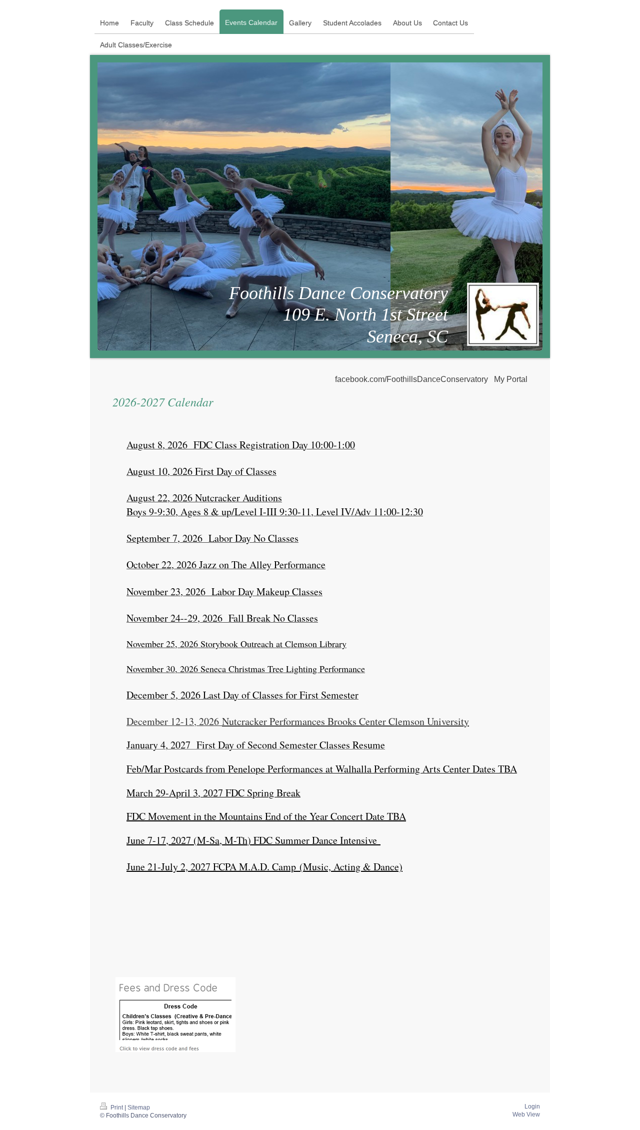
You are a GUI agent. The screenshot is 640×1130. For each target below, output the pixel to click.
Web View (526, 1114)
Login (532, 1106)
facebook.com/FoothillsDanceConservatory (411, 379)
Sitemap (139, 1107)
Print (116, 1107)
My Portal (511, 379)
